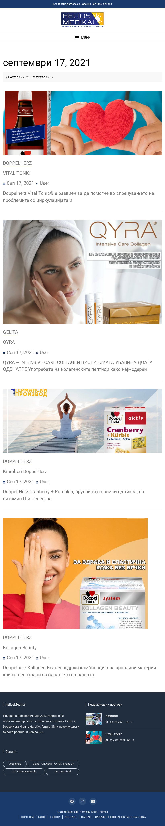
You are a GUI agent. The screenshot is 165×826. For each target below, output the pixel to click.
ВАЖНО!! (112, 716)
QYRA (9, 342)
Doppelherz (17, 163)
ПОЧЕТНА (27, 817)
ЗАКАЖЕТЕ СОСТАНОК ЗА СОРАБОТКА (120, 817)
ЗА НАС (86, 817)
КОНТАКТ (71, 817)
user (44, 183)
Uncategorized (63, 771)
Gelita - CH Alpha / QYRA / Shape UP (53, 763)
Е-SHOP (55, 817)
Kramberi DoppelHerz (25, 471)
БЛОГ (42, 817)
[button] (82, 38)
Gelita (10, 332)
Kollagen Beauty (20, 647)
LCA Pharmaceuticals (24, 771)
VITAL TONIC (16, 173)
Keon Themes (99, 811)
